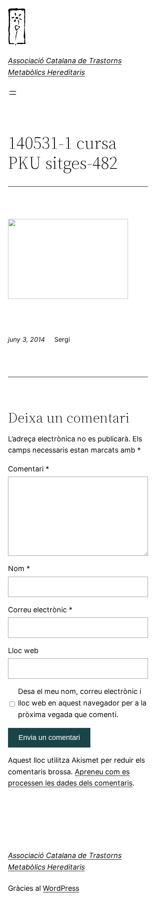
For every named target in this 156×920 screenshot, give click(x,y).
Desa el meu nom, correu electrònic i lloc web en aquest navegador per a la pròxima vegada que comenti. (82, 703)
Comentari (28, 469)
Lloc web (23, 650)
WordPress (61, 888)
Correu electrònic (40, 609)
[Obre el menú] (13, 93)
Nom (19, 568)
